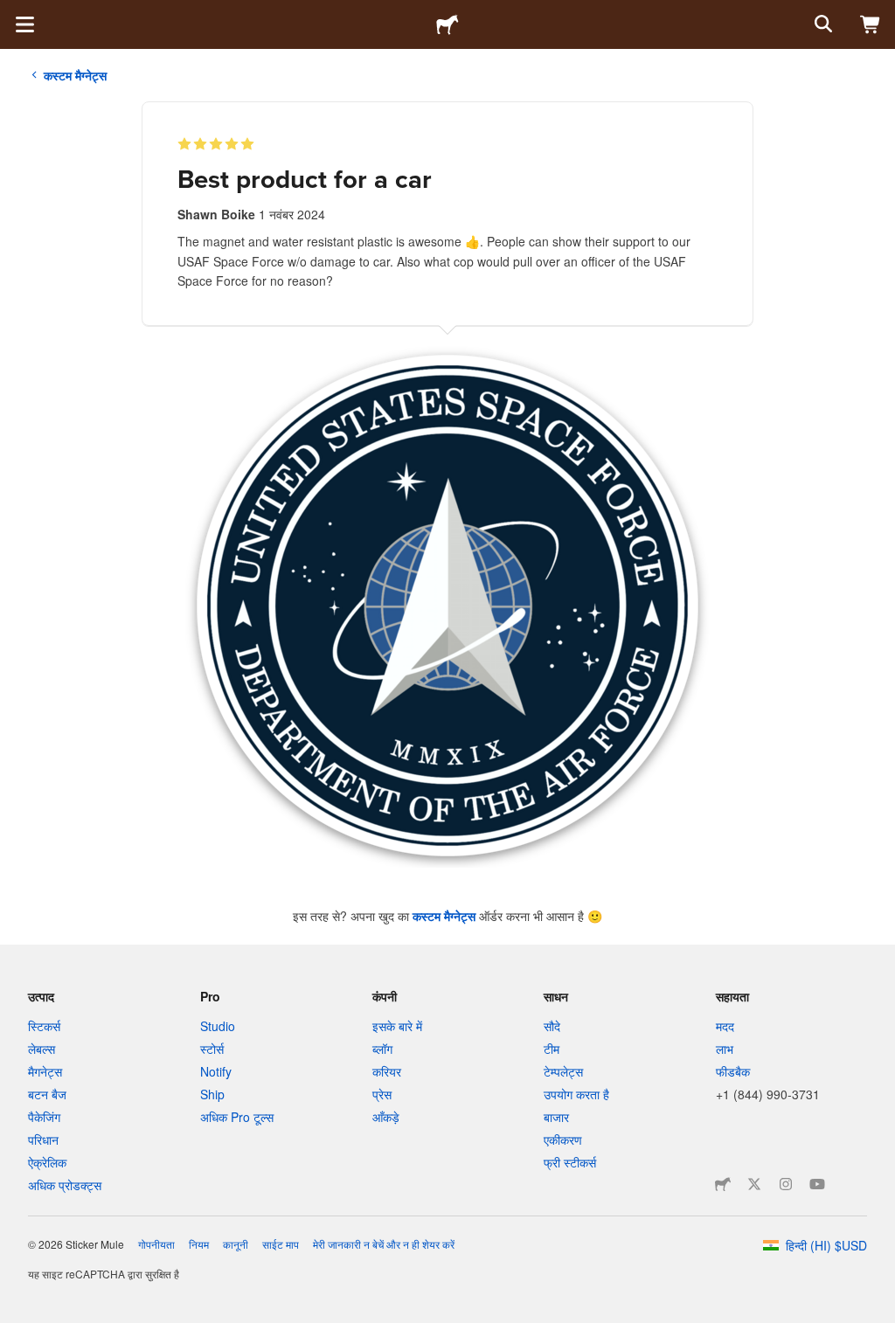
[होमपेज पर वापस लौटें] (447, 24)
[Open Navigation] (24, 24)
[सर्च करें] (821, 24)
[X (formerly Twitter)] (754, 1184)
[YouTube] (817, 1184)
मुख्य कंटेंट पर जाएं (13, 13)
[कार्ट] (870, 24)
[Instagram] (786, 1184)
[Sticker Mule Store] (723, 1184)
